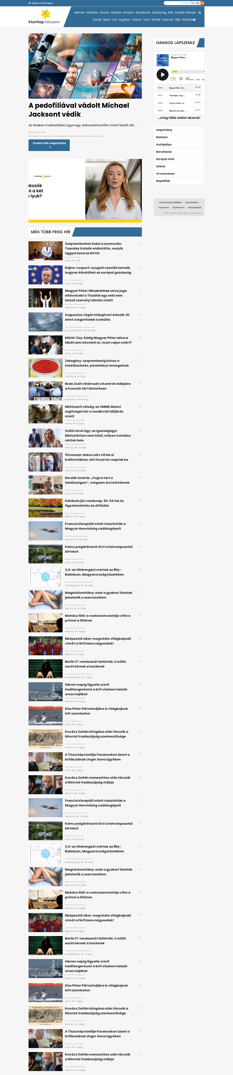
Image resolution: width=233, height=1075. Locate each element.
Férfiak (156, 20)
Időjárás (116, 12)
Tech (146, 20)
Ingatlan (124, 20)
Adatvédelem (191, 202)
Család (179, 12)
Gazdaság (159, 12)
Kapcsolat (164, 207)
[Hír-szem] (46, 16)
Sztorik (97, 20)
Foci (114, 20)
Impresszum (178, 207)
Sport (106, 20)
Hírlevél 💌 (189, 20)
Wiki (177, 20)
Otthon (137, 20)
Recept (191, 12)
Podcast (167, 20)
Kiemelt (79, 12)
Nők (170, 12)
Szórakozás (143, 12)
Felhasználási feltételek (170, 202)
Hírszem (128, 12)
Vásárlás (92, 12)
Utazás (104, 12)
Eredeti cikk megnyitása (49, 143)
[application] (85, 191)
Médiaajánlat (194, 207)
